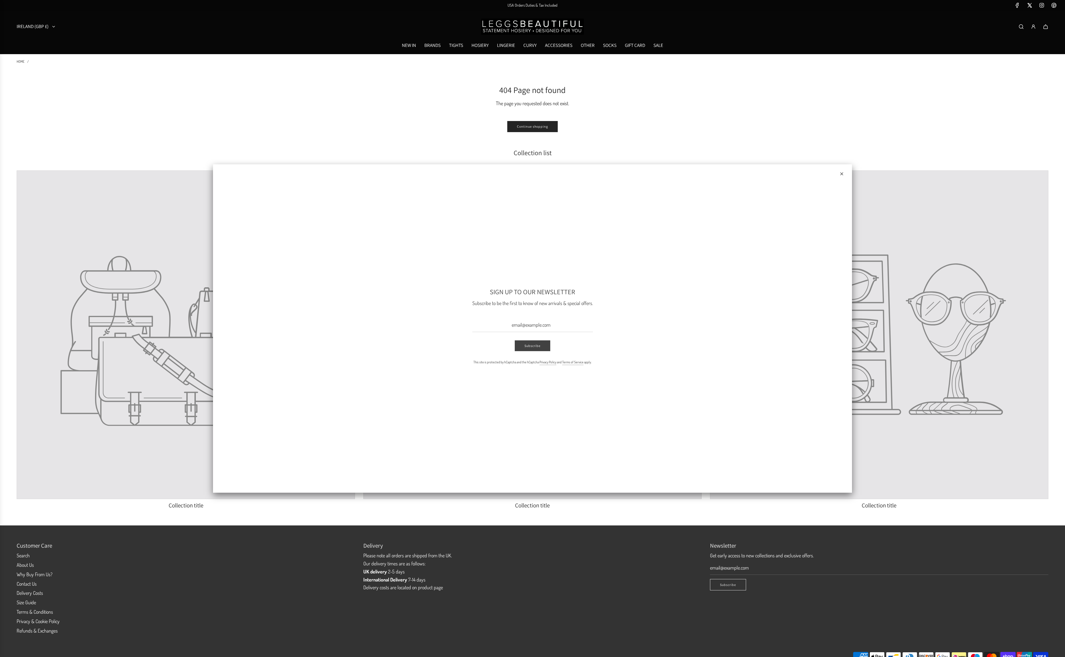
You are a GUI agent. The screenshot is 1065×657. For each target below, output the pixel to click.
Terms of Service (573, 362)
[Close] (842, 174)
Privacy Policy (547, 362)
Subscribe (532, 346)
